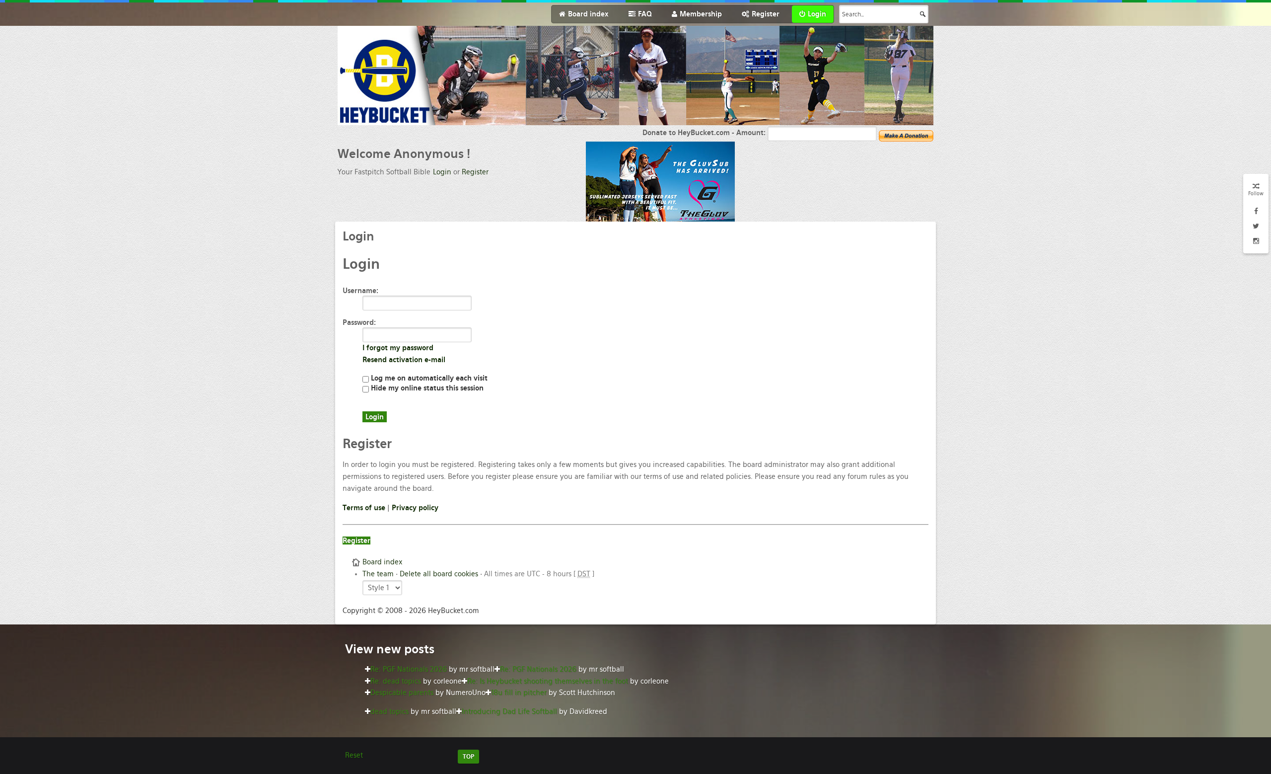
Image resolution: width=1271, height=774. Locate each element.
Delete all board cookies (439, 574)
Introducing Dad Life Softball (509, 711)
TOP (468, 756)
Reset (354, 755)
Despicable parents (401, 693)
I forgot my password (397, 348)
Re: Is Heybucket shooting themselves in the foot (547, 681)
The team (378, 574)
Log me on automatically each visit (428, 378)
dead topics (389, 711)
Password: (359, 322)
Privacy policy (415, 508)
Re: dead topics (395, 681)
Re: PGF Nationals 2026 (408, 669)
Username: (360, 291)
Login (442, 172)
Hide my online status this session (426, 388)
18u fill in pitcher (519, 693)
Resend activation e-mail (403, 360)
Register (475, 172)
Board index (382, 562)
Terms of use (364, 508)
